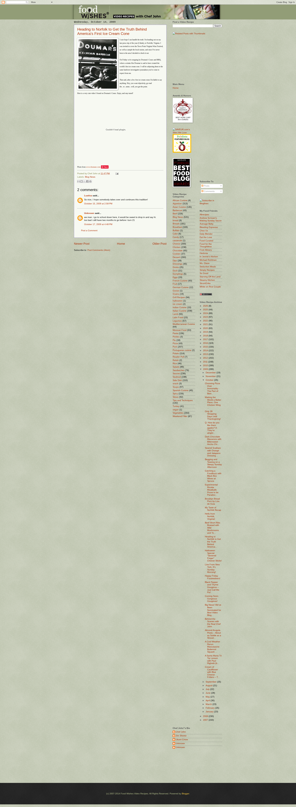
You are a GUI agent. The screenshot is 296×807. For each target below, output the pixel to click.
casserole (177, 240)
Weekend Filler (180, 416)
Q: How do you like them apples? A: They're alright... (212, 427)
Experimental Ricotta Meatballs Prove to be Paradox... (211, 490)
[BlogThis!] (81, 181)
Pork (175, 347)
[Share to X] (84, 181)
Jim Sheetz (181, 736)
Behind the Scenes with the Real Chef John (213, 623)
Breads (176, 224)
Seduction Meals (208, 266)
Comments (209, 191)
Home (121, 243)
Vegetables (178, 413)
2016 (206, 343)
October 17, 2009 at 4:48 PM (98, 224)
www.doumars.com (93, 167)
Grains (176, 294)
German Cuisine (181, 287)
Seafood (177, 377)
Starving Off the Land (210, 277)
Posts (206, 186)
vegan (176, 410)
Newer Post (81, 243)
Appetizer (177, 203)
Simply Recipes (207, 270)
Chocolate (178, 250)
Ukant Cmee (182, 739)
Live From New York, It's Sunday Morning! (212, 568)
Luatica (88, 195)
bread (175, 220)
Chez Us (204, 231)
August (209, 685)
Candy (176, 237)
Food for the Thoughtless (206, 245)
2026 (206, 306)
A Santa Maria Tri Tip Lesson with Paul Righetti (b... (213, 660)
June (208, 693)
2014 (206, 350)
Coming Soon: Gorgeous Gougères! (212, 598)
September (211, 682)
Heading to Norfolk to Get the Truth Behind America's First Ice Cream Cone (112, 31)
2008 (206, 716)
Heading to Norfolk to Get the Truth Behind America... (213, 541)
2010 (206, 365)
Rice (175, 363)
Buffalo (176, 230)
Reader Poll (178, 357)
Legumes (177, 321)
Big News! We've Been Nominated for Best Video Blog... (213, 610)
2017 (206, 339)
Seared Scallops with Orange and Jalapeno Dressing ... (213, 452)
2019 (206, 332)
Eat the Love (206, 237)
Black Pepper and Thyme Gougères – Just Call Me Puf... (212, 587)
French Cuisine (180, 281)
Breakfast (177, 227)
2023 (206, 317)
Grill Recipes (179, 297)
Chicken (177, 247)
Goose (176, 291)
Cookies (177, 254)
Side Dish (177, 380)
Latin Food (178, 317)
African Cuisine (180, 200)
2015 (206, 347)
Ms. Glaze (205, 263)
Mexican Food (180, 330)
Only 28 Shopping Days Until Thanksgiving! (213, 415)
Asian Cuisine (179, 207)
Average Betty (206, 224)
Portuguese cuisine (182, 350)
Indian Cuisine (180, 307)
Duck (175, 271)
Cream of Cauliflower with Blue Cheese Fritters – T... (212, 672)
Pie (174, 340)
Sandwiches (178, 370)
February (210, 708)
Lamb (175, 314)
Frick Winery (206, 250)
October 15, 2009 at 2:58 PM (98, 203)
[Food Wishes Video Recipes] (211, 203)
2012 (206, 358)
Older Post (159, 243)
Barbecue (177, 210)
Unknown (89, 213)
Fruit (175, 284)
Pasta (175, 333)
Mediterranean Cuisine (184, 324)
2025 (206, 309)
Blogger (185, 793)
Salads (176, 367)
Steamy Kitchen (207, 280)
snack (175, 383)
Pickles (176, 337)
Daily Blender (206, 234)
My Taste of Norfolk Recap (213, 508)
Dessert (176, 257)
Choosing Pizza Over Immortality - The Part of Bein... (212, 388)
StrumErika (205, 283)
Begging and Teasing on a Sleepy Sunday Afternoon (213, 463)
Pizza (175, 343)
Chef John (181, 732)
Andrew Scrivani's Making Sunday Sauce (211, 219)
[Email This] (78, 181)
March (209, 704)
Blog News (90, 177)
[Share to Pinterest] (90, 181)
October (210, 380)
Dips (175, 260)
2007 (206, 720)
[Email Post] (117, 173)
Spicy (175, 393)
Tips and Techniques (183, 400)
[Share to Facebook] (87, 181)
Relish (176, 360)
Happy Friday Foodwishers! (212, 577)
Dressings (177, 264)
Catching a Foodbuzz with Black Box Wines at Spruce (213, 476)
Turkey (176, 406)
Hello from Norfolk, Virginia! (210, 516)
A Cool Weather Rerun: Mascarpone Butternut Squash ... (212, 647)
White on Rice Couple (210, 287)
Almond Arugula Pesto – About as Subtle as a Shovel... (213, 634)
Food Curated (206, 241)
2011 (205, 362)
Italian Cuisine (179, 311)
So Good (204, 273)
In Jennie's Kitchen (209, 256)
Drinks (176, 267)
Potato (176, 353)
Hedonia (204, 253)
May (208, 697)
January (210, 711)
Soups (176, 387)
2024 (206, 313)
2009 (206, 369)
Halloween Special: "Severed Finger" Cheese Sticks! (213, 555)
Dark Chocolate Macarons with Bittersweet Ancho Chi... (213, 441)
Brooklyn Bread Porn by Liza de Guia (212, 501)
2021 (206, 324)
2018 (206, 336)
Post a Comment (89, 230)
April (208, 700)
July (208, 689)
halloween (178, 301)
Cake (175, 234)
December (211, 372)
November (211, 376)
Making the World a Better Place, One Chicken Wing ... (213, 402)
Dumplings (178, 274)
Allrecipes (204, 214)
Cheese (176, 244)
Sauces (176, 373)
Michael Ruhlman (208, 260)
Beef (175, 214)
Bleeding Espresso (209, 227)
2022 (206, 321)
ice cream (177, 304)
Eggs (175, 277)
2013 (206, 354)
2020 (206, 328)
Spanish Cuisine (180, 390)
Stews (176, 397)
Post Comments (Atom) (98, 250)
